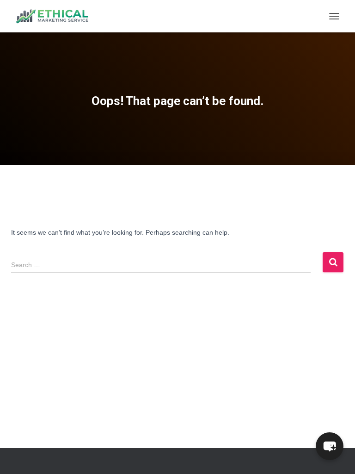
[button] (329, 446)
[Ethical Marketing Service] (55, 16)
